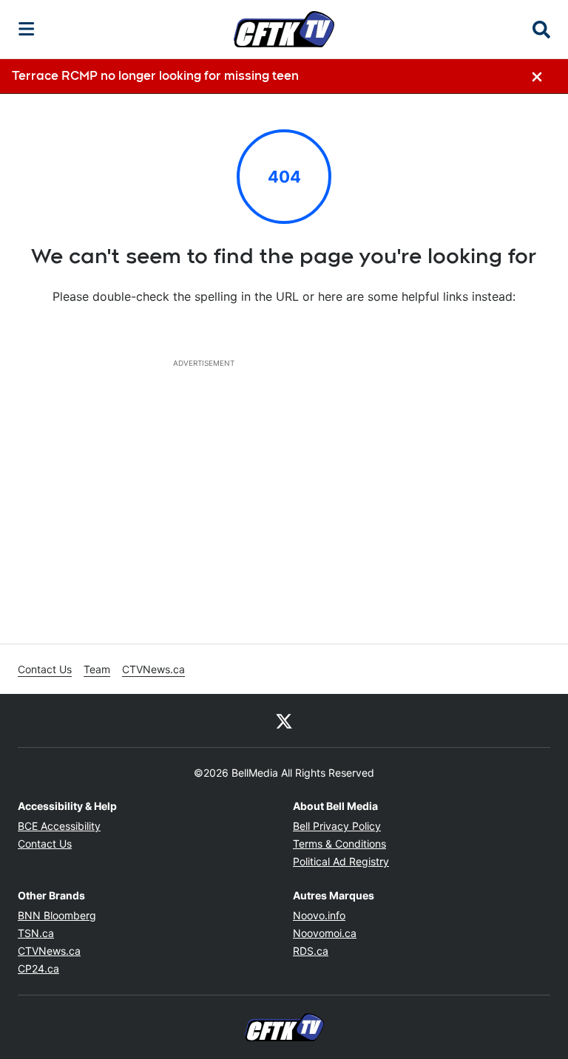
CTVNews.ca (153, 669)
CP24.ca (38, 968)
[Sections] (26, 29)
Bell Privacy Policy (337, 826)
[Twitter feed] (284, 720)
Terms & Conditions (339, 843)
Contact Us (45, 669)
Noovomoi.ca (324, 933)
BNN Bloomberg (57, 915)
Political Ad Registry (341, 861)
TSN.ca (36, 933)
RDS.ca (310, 950)
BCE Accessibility (59, 826)
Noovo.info (319, 915)
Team (97, 669)
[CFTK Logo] (284, 29)
